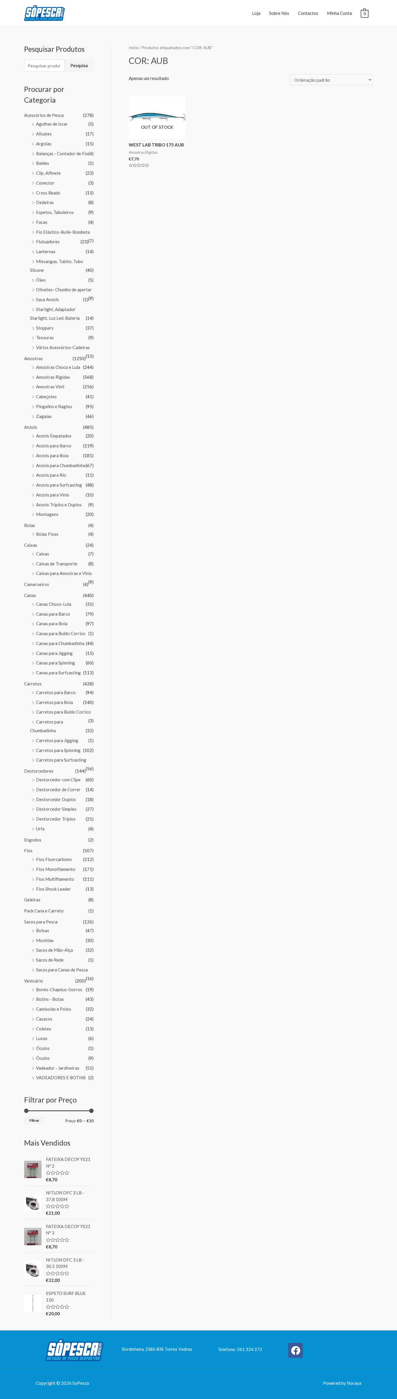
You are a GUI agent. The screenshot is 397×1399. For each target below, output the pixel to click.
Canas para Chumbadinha (60, 643)
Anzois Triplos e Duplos (59, 504)
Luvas (41, 1038)
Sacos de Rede (50, 959)
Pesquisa (79, 65)
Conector (45, 182)
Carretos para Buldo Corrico (63, 711)
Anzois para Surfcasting (59, 484)
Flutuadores (48, 241)
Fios (28, 850)
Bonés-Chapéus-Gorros (59, 989)
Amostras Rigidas (53, 377)
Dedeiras (45, 202)
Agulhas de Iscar (52, 123)
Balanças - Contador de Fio (62, 153)
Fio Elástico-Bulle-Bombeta (63, 232)
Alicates (44, 133)
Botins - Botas (50, 999)
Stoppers (44, 327)
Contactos (308, 13)
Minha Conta (339, 13)
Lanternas (46, 251)
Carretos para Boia (54, 702)
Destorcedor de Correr (58, 789)
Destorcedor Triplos (56, 818)
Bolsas (42, 930)
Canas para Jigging (54, 653)
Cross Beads (48, 192)
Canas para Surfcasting (58, 672)
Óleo (41, 280)
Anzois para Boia (52, 455)
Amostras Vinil (50, 386)
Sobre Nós (279, 13)
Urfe (40, 828)
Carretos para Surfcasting (61, 759)
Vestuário (33, 980)
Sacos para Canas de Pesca (62, 969)
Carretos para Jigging (57, 740)
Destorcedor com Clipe (58, 779)
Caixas (30, 545)
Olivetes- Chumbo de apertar (64, 289)
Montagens (47, 514)
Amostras (33, 358)
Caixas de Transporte (56, 563)
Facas (41, 222)
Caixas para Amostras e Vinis (64, 573)
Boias (29, 525)
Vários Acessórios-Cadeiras (63, 347)
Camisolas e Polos (53, 1009)
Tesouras (45, 337)
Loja (256, 13)
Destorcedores (38, 770)
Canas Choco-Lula (53, 604)
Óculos (43, 1048)
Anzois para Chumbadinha (60, 465)
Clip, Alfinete (48, 173)
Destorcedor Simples (56, 809)
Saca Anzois (47, 299)
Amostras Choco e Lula (58, 367)
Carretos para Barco (56, 692)
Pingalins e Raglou (54, 406)
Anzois (30, 427)
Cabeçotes (46, 396)
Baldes (42, 163)
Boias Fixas (47, 534)
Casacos (44, 1018)
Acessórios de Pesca (44, 115)
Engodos (32, 839)
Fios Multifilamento (55, 879)
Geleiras (32, 899)
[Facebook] (295, 1350)
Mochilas (45, 940)
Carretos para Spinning (58, 750)
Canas (30, 595)
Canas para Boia (51, 623)
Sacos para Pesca (41, 921)
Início (134, 47)
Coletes (43, 1028)
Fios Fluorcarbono (54, 859)
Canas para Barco (53, 614)
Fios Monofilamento (55, 869)
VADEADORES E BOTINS (61, 1077)
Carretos (33, 683)
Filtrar (34, 1120)
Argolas (43, 143)
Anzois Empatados (53, 435)
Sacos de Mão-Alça (54, 950)
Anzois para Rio (51, 475)
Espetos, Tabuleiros (55, 212)
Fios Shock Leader (53, 888)
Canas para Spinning (55, 662)
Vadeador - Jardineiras (57, 1068)
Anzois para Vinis (52, 494)
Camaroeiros (36, 584)
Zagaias (44, 416)
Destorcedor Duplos (56, 799)
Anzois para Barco (53, 445)
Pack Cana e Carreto (44, 910)
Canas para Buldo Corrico (60, 633)
